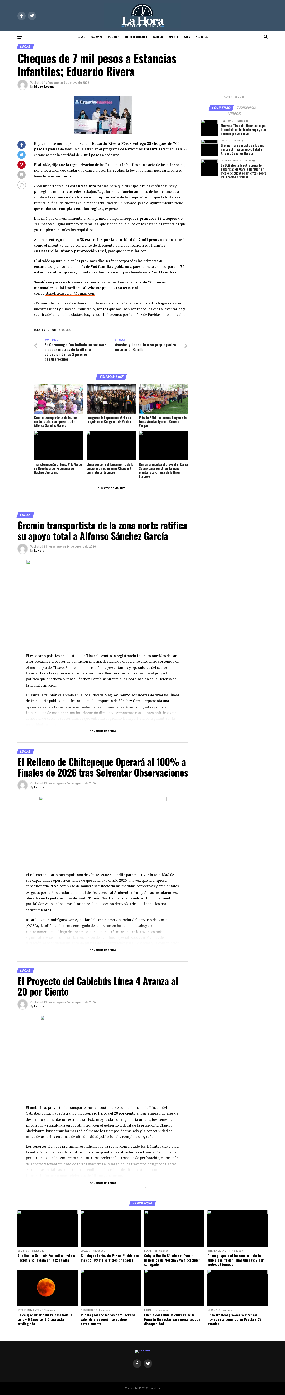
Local (81, 36)
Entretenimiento (136, 36)
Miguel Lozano (44, 86)
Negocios (202, 36)
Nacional (96, 36)
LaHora (39, 550)
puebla (65, 330)
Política (113, 36)
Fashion (158, 36)
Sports (173, 36)
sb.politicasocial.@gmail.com (70, 293)
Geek (187, 36)
